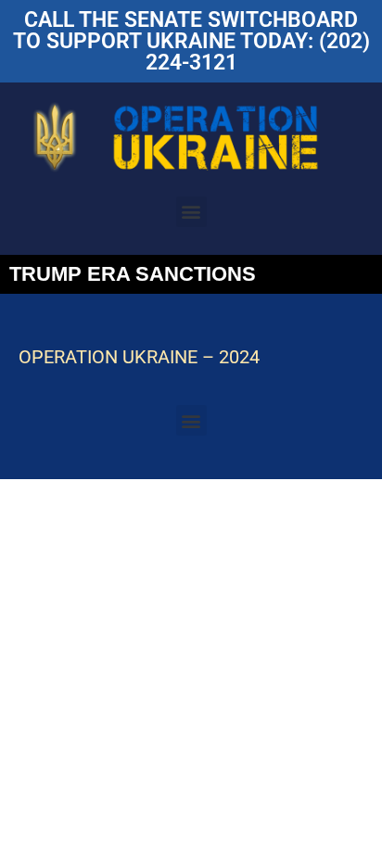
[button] (191, 211)
